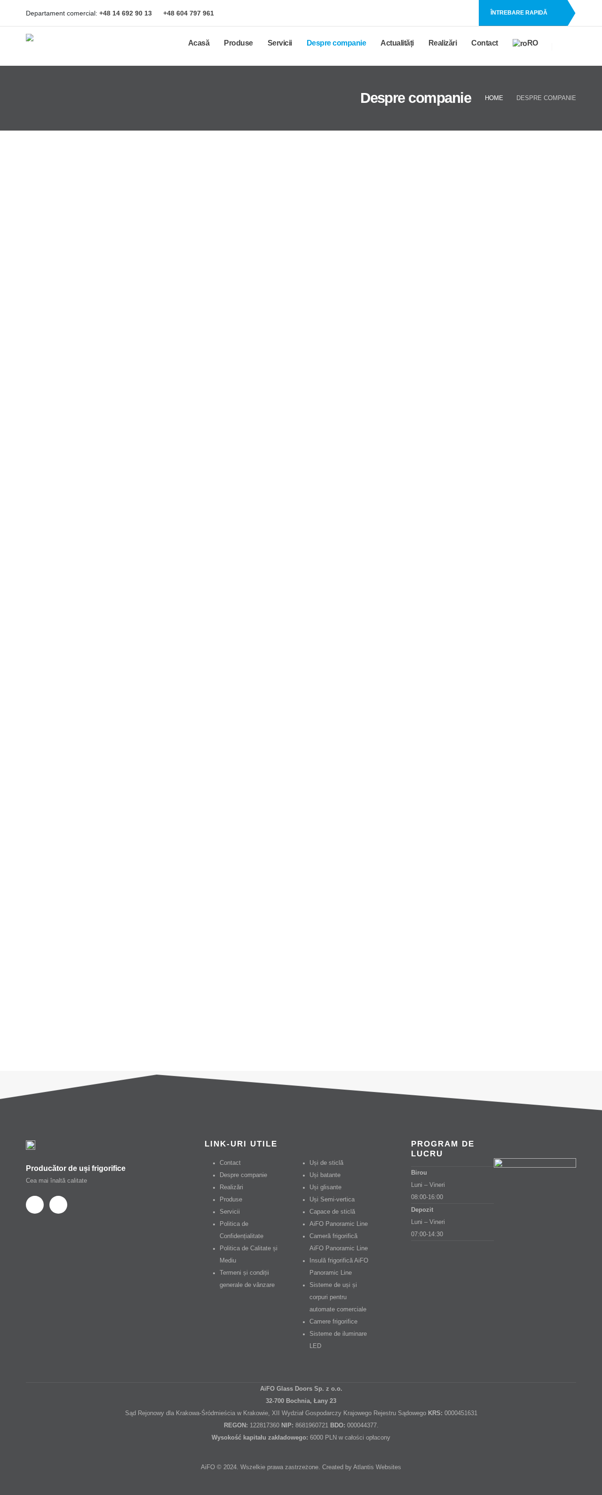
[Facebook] (448, 13)
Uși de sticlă (326, 1163)
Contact (484, 43)
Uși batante (325, 1175)
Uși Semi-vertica (332, 1199)
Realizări (442, 43)
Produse (238, 43)
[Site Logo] (73, 46)
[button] (564, 46)
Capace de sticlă (332, 1211)
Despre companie (336, 43)
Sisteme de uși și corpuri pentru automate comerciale (337, 1297)
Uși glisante (325, 1187)
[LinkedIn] (464, 13)
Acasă (199, 43)
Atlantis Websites (377, 1467)
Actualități (397, 43)
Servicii (280, 43)
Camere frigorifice (333, 1321)
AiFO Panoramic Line (338, 1224)
